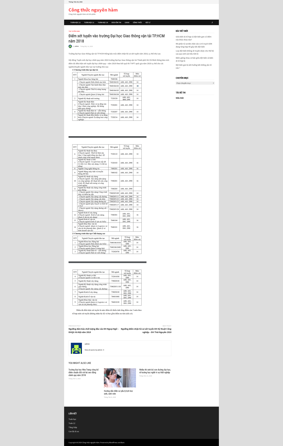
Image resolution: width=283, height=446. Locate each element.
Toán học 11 (89, 22)
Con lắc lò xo (74, 431)
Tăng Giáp (73, 427)
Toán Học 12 (75, 22)
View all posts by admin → (94, 350)
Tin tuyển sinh (74, 31)
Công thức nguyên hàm (93, 10)
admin (77, 46)
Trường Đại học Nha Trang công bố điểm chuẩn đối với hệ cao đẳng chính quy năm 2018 (83, 372)
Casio (127, 22)
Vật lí (147, 22)
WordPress (113, 442)
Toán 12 (72, 423)
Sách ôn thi (116, 22)
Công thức (137, 22)
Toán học (72, 419)
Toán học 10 (103, 22)
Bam (122, 442)
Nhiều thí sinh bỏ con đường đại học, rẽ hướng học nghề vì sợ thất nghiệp (155, 371)
